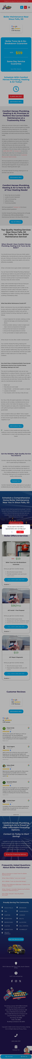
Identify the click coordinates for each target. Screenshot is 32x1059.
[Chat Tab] (16, 529)
